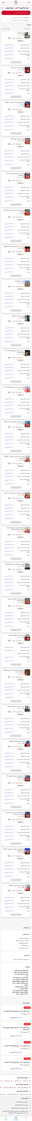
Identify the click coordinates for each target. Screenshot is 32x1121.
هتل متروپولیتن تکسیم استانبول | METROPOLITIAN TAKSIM (15, 529)
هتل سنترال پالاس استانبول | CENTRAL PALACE (14, 457)
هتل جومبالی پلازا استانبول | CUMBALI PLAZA (14, 103)
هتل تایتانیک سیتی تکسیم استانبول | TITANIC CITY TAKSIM (14, 813)
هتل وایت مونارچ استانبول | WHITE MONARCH (15, 174)
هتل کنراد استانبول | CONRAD (16, 886)
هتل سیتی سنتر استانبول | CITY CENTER (13, 387)
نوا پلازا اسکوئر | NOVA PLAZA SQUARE (14, 422)
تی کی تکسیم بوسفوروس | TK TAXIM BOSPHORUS (14, 351)
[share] (2, 8)
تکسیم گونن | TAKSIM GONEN (16, 635)
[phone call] (3, 2)
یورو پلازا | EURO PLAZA (18, 316)
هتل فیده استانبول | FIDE (17, 68)
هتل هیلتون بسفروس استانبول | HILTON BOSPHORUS (13, 850)
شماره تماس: (22, 1102)
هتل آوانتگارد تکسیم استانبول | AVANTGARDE (16, 600)
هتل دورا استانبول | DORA (17, 139)
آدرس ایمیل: (19, 1108)
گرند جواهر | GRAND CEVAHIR (16, 741)
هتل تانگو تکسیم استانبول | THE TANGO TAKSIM (13, 211)
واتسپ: (21, 1105)
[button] (27, 28)
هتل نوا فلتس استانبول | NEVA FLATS (14, 493)
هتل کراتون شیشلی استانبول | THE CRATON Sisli (15, 777)
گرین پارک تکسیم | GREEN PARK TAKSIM (14, 247)
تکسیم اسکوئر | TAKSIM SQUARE (15, 707)
